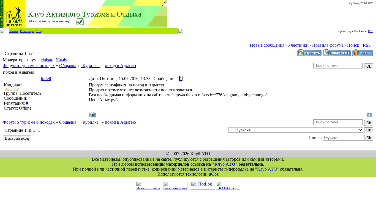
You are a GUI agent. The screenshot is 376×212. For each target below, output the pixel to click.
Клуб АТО (224, 164)
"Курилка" (90, 65)
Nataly (61, 59)
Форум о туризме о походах (29, 65)
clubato (47, 59)
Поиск (353, 45)
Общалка (67, 65)
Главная (13, 31)
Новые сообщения (267, 45)
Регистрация (27, 31)
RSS (370, 31)
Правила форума (328, 45)
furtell (46, 78)
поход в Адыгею (120, 65)
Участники (298, 45)
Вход (39, 31)
